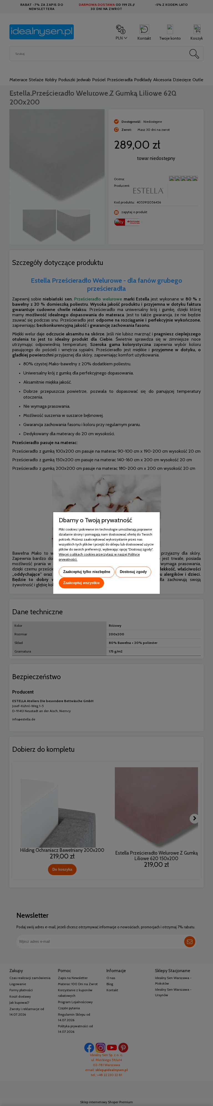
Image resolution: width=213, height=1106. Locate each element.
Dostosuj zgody (133, 572)
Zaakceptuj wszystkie (81, 583)
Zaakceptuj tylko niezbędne (86, 572)
